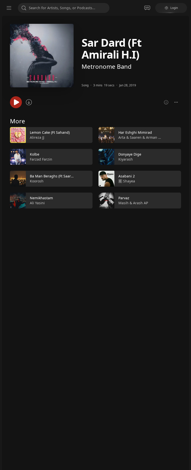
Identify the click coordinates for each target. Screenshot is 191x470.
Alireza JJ (37, 137)
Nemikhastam (41, 198)
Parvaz (123, 198)
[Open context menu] (176, 102)
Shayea (129, 181)
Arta (121, 137)
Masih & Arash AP (133, 203)
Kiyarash (125, 159)
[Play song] (16, 102)
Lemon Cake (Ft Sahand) (50, 132)
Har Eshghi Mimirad (135, 132)
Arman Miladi (157, 137)
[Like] (86, 135)
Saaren (136, 137)
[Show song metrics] (166, 102)
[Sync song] (29, 102)
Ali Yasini (37, 203)
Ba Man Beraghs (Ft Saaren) (53, 176)
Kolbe (34, 154)
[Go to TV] (147, 8)
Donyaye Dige (129, 154)
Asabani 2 (126, 176)
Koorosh (37, 181)
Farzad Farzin (41, 159)
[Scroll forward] (185, 166)
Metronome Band (107, 66)
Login (174, 8)
